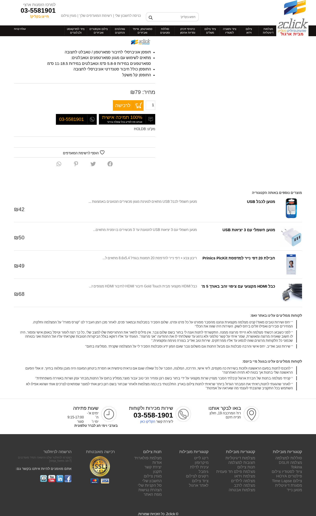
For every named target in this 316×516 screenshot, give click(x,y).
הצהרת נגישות (150, 490)
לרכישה (122, 105)
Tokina (296, 467)
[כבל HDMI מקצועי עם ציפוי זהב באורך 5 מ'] (291, 293)
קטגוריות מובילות (287, 451)
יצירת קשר (153, 467)
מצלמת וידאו (244, 476)
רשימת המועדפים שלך (95, 15)
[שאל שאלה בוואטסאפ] (59, 164)
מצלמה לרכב (244, 485)
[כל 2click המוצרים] (140, 42)
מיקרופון (202, 462)
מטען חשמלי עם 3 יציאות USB (248, 230)
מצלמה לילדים (243, 481)
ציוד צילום (200, 481)
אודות (157, 462)
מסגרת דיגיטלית (288, 485)
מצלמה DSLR (290, 462)
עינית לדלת (199, 467)
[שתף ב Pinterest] (76, 164)
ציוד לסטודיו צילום (287, 471)
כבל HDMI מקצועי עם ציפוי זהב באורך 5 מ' (238, 286)
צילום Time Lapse (287, 481)
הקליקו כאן (147, 421)
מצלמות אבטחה (242, 490)
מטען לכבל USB (261, 202)
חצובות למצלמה (241, 462)
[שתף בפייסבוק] (110, 164)
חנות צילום (246, 467)
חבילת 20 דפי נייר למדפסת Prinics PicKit (238, 258)
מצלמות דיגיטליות (240, 458)
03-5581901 (38, 10)
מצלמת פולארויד (148, 458)
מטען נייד (294, 490)
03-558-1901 (153, 415)
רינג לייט (201, 458)
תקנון (157, 471)
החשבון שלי (152, 481)
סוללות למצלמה (288, 458)
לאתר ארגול (199, 485)
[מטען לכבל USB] (291, 208)
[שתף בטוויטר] (93, 164)
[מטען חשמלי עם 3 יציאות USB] (291, 236)
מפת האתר (153, 494)
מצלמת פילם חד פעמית (235, 471)
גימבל (204, 471)
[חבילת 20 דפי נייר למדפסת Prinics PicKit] (291, 264)
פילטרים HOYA (289, 476)
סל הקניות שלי (150, 485)
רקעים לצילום (197, 476)
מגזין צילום (68, 15)
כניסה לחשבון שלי (128, 15)
